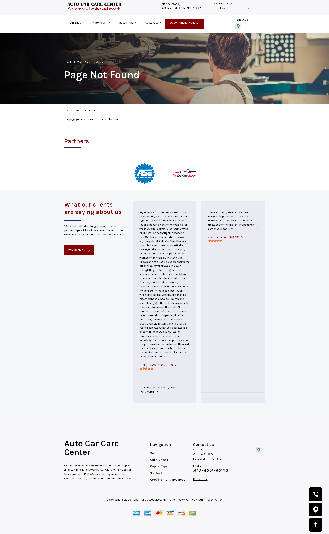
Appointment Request (184, 22)
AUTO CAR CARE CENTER (85, 62)
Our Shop (75, 22)
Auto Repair (100, 22)
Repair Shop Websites (146, 499)
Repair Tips (126, 22)
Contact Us (152, 22)
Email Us (200, 479)
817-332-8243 (169, 4)
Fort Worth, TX (149, 391)
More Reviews (76, 249)
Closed (222, 8)
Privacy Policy (213, 499)
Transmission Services (154, 387)
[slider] (146, 368)
